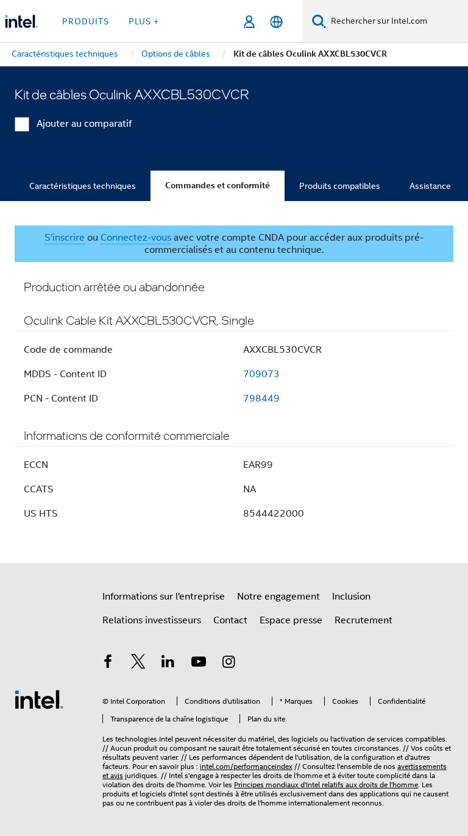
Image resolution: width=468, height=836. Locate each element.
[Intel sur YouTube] (198, 664)
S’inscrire (64, 238)
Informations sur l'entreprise (163, 596)
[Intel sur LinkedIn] (168, 664)
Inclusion (351, 596)
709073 (261, 374)
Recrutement (363, 620)
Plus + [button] (144, 21)
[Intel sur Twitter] (138, 664)
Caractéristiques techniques (82, 185)
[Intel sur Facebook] (108, 664)
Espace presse (291, 620)
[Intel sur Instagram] (228, 664)
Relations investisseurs (151, 620)
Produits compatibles (339, 185)
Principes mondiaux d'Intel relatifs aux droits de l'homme (326, 784)
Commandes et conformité (217, 185)
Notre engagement (278, 596)
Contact (230, 620)
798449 (261, 398)
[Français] (276, 22)
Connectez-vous (136, 238)
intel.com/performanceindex (246, 766)
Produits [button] (85, 21)
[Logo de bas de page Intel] (39, 699)
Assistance (430, 185)
